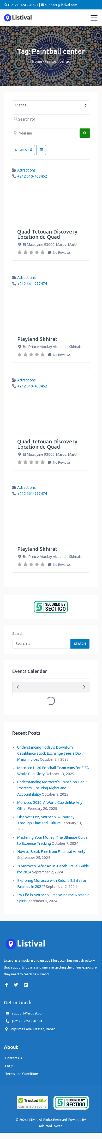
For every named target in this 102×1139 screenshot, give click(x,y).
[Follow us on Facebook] (7, 984)
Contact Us (13, 1058)
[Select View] (41, 150)
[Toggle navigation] (94, 17)
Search (17, 633)
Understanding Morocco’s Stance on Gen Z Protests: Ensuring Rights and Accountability (52, 788)
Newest (22, 150)
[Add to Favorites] (87, 163)
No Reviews (61, 252)
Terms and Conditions (22, 1073)
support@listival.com (28, 1013)
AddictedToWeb (50, 1126)
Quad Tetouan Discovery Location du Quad (47, 234)
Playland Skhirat (37, 339)
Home (37, 61)
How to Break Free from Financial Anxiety (51, 852)
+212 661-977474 (32, 284)
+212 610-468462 (32, 176)
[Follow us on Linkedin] (27, 984)
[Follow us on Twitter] (17, 984)
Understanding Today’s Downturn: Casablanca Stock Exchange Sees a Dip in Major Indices (51, 753)
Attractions (26, 170)
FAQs (9, 1066)
